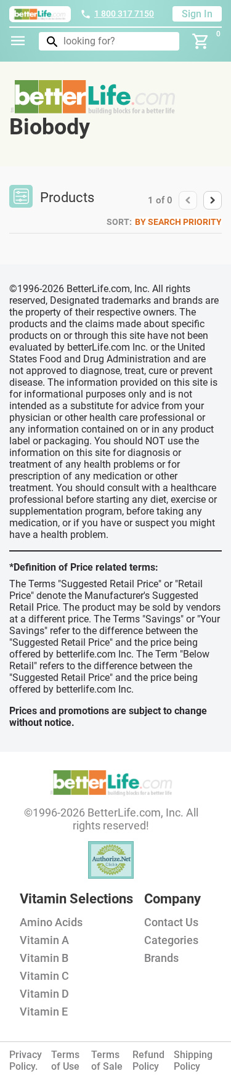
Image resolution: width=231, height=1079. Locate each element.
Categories (171, 940)
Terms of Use (65, 1060)
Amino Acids (51, 922)
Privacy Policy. (25, 1060)
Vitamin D (44, 993)
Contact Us (171, 922)
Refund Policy (148, 1060)
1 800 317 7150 (124, 13)
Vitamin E (44, 1011)
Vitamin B (44, 957)
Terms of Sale (107, 1060)
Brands (161, 957)
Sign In (197, 14)
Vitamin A (44, 940)
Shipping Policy (193, 1060)
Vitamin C (44, 975)
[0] (201, 41)
